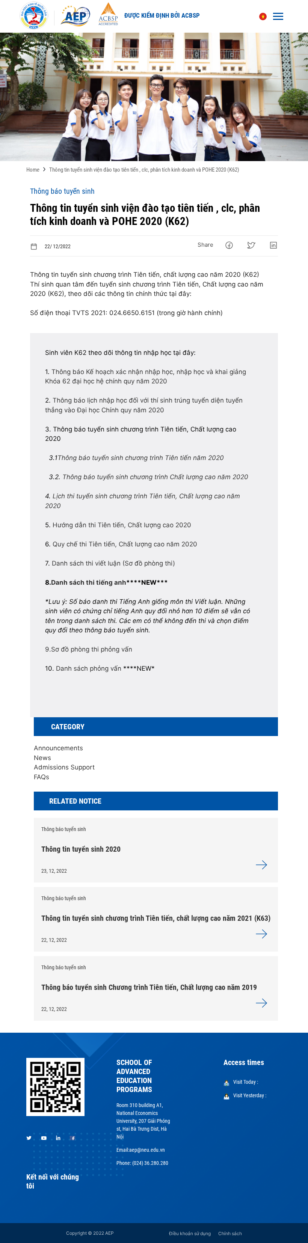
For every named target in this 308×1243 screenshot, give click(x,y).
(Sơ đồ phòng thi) (148, 563)
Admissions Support (64, 767)
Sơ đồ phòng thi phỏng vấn (91, 649)
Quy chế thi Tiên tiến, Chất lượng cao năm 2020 (125, 544)
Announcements (58, 748)
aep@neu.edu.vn (147, 1150)
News (42, 758)
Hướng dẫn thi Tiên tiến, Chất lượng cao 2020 (122, 525)
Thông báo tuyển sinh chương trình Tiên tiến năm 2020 (140, 458)
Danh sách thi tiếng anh (88, 582)
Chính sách (230, 1233)
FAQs (41, 777)
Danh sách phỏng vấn (88, 668)
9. (48, 649)
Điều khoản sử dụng (190, 1233)
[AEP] (75, 16)
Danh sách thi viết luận (86, 563)
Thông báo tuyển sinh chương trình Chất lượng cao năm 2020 (155, 477)
